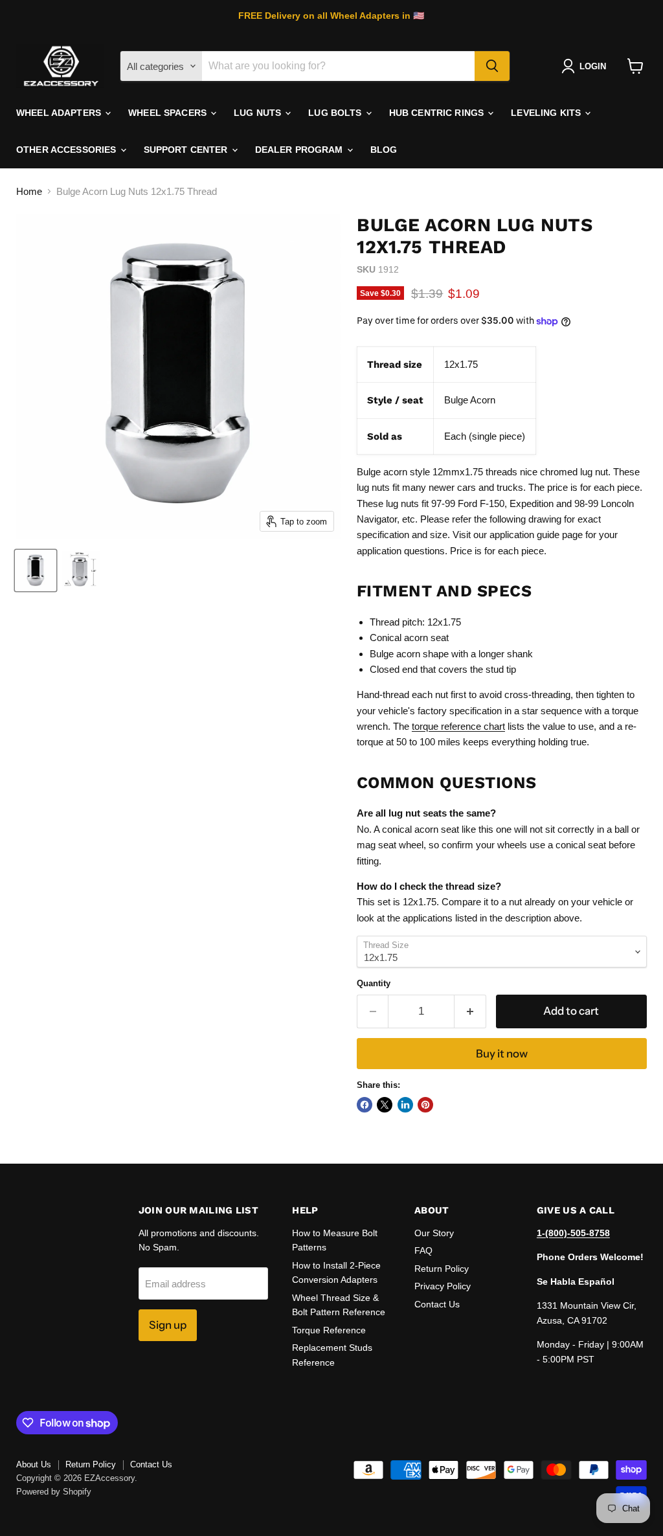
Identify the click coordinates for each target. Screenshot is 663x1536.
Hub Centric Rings (438, 112)
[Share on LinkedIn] (405, 1104)
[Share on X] (384, 1104)
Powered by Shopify (53, 1491)
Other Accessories (67, 149)
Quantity (373, 983)
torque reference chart (458, 726)
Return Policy (441, 1268)
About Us (33, 1464)
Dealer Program (300, 149)
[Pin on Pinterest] (425, 1104)
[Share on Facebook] (364, 1104)
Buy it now (502, 1053)
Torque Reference (329, 1330)
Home (29, 191)
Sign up (167, 1324)
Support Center (187, 149)
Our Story (434, 1233)
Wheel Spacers (168, 112)
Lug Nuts (259, 112)
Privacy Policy (442, 1286)
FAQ (423, 1250)
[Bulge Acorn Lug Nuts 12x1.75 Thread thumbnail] (35, 570)
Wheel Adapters (60, 112)
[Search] (492, 66)
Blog (384, 149)
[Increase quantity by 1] (470, 1011)
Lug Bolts (336, 112)
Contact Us (437, 1304)
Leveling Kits (547, 112)
